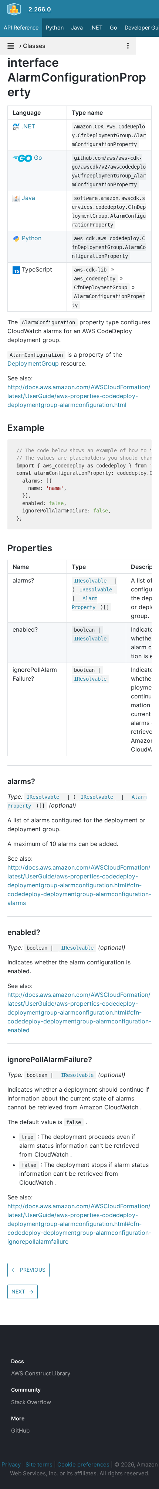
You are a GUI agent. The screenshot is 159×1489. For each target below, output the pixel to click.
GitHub (20, 1430)
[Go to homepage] (24, 1344)
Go (113, 27)
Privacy (11, 1464)
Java (77, 27)
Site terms (39, 1464)
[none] (3, 62)
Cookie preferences (83, 1464)
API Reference (21, 27)
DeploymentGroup (33, 363)
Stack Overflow (31, 1402)
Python (55, 27)
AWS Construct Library (40, 1373)
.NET (96, 27)
